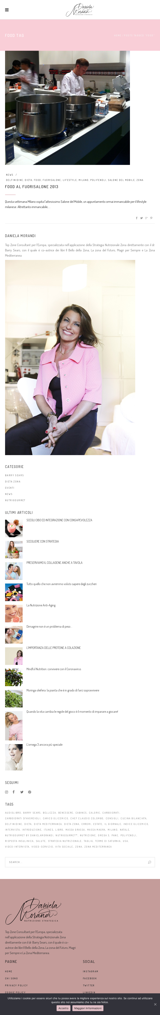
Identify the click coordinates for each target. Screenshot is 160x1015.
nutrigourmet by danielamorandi (29, 835)
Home (118, 35)
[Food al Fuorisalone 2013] (67, 108)
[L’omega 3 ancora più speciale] (14, 757)
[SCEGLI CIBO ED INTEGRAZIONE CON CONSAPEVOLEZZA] (14, 528)
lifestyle (70, 180)
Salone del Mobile (121, 180)
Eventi (9, 487)
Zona (140, 180)
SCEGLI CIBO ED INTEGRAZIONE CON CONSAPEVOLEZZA (59, 520)
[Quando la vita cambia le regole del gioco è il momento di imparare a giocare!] (14, 725)
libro (59, 829)
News (9, 174)
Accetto (63, 1008)
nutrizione (88, 835)
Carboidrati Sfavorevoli (23, 818)
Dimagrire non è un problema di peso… (49, 626)
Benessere (65, 812)
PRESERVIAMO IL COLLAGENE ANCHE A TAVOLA (55, 563)
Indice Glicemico (136, 824)
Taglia (88, 841)
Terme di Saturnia (108, 841)
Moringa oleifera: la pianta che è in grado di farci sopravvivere (63, 690)
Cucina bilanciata (134, 818)
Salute (41, 841)
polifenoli (98, 180)
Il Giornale (113, 824)
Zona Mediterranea (98, 846)
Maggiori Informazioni (87, 1008)
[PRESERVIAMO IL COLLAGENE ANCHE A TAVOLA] (14, 571)
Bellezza (49, 812)
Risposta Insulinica (19, 841)
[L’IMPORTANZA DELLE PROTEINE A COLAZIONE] (14, 656)
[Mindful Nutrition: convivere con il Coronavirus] (14, 677)
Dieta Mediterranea (48, 824)
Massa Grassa (75, 829)
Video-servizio (42, 846)
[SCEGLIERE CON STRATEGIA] (14, 550)
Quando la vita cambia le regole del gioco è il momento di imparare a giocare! (72, 711)
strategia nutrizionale (65, 841)
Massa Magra (96, 829)
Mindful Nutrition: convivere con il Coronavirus (54, 669)
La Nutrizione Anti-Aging (41, 605)
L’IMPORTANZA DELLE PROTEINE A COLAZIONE (54, 648)
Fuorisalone (52, 180)
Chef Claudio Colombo (86, 818)
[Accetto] (155, 1004)
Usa (125, 841)
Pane (115, 835)
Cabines (81, 812)
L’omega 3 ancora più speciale (44, 744)
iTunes (48, 829)
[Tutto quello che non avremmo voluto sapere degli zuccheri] (14, 592)
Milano (84, 180)
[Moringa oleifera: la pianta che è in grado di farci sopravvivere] (14, 698)
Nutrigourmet (15, 500)
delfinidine (14, 180)
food (37, 180)
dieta (28, 180)
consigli (112, 818)
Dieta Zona (13, 481)
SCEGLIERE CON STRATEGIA (43, 541)
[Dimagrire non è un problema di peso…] (14, 635)
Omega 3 (103, 835)
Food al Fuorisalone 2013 (32, 186)
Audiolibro (13, 812)
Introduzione (32, 829)
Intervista (12, 829)
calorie (94, 812)
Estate (97, 824)
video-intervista (17, 846)
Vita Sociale (64, 846)
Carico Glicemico (55, 818)
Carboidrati (110, 812)
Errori (86, 824)
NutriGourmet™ (67, 835)
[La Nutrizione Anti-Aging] (14, 613)
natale (124, 829)
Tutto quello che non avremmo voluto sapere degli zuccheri (62, 584)
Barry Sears (14, 475)
